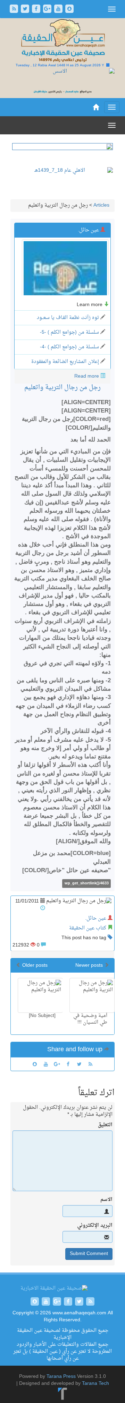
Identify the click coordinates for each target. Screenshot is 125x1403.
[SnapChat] (69, 9)
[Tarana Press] (62, 1394)
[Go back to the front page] (62, 41)
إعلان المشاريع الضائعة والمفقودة (65, 361)
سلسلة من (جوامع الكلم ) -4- (69, 347)
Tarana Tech (95, 1383)
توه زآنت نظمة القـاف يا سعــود (68, 317)
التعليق (105, 1125)
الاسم (106, 1199)
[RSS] (14, 9)
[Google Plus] (47, 9)
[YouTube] (59, 9)
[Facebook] (36, 9)
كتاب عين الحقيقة (87, 928)
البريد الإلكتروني (94, 1225)
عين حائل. (95, 918)
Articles (101, 205)
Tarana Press (61, 1376)
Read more (86, 376)
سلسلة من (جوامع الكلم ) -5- (69, 332)
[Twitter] (25, 9)
